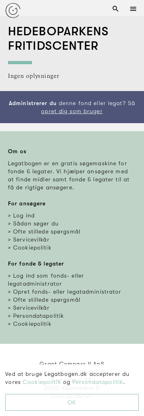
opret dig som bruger (71, 111)
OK (72, 402)
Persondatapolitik (97, 382)
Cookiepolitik (42, 382)
